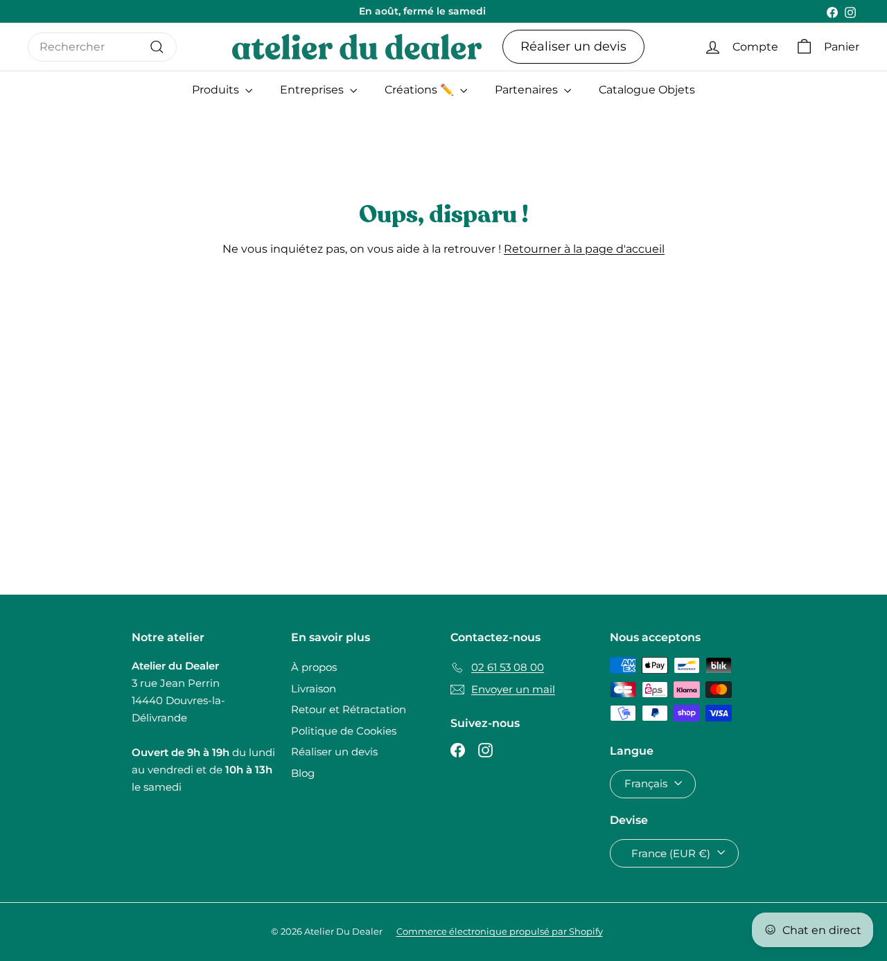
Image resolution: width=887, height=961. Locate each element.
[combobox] (102, 47)
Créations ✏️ (421, 89)
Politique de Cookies (343, 730)
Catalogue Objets (647, 89)
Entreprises (313, 89)
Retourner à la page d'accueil (584, 248)
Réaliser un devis (573, 46)
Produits (217, 89)
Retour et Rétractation (348, 709)
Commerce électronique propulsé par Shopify (499, 931)
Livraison (313, 688)
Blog (303, 773)
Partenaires (528, 89)
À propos (314, 667)
